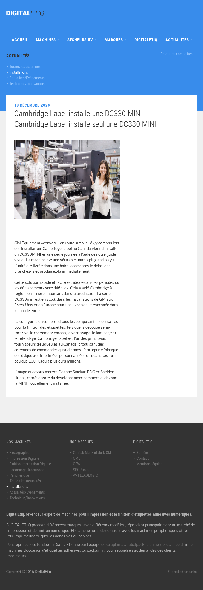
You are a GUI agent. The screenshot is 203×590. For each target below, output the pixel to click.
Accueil (20, 39)
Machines (46, 39)
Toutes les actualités (25, 66)
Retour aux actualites (176, 53)
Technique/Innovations (27, 83)
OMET (77, 458)
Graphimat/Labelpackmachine (132, 544)
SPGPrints (81, 469)
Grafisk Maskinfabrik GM (92, 452)
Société (142, 452)
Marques (114, 39)
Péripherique (19, 475)
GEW (76, 463)
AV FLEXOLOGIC (85, 475)
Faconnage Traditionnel (27, 469)
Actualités (177, 39)
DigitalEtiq (146, 39)
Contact (142, 458)
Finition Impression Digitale (30, 463)
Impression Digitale (24, 458)
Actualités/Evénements (27, 77)
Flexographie (19, 452)
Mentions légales (149, 463)
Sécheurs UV (80, 39)
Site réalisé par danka (182, 571)
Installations (18, 72)
